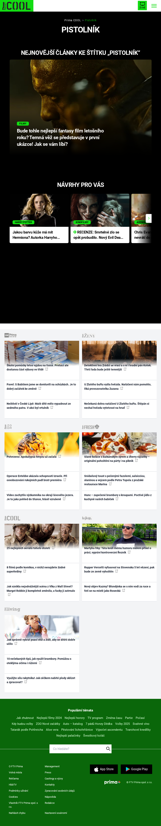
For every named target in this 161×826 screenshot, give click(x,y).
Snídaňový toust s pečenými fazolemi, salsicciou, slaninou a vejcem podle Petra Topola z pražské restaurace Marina (114, 480)
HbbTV (12, 784)
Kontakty (50, 784)
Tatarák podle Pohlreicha (26, 729)
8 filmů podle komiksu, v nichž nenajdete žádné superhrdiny (36, 569)
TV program (95, 718)
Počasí (140, 718)
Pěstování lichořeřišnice (77, 729)
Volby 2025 (122, 724)
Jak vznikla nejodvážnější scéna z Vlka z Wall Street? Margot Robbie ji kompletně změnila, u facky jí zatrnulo (41, 588)
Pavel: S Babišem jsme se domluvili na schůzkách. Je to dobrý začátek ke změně (41, 386)
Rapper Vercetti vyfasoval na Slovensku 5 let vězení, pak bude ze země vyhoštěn (119, 569)
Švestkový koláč (94, 735)
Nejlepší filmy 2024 (49, 718)
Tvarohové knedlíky (138, 729)
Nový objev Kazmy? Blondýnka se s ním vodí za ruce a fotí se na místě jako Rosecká (117, 588)
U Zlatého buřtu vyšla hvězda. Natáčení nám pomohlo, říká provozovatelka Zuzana (117, 386)
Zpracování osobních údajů (60, 790)
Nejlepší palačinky (68, 735)
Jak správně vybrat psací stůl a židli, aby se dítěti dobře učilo (41, 641)
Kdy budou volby (22, 724)
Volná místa (15, 772)
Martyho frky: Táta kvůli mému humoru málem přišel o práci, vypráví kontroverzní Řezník (117, 550)
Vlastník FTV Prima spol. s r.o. (23, 804)
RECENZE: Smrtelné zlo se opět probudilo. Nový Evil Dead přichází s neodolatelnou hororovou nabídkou (98, 235)
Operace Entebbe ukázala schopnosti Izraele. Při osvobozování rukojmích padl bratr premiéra (37, 478)
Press (48, 772)
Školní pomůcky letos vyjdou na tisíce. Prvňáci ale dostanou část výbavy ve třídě (38, 367)
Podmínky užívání (18, 790)
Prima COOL (72, 20)
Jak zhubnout (25, 718)
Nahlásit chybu (17, 812)
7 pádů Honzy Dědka (99, 724)
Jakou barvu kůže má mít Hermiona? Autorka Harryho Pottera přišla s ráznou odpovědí (35, 235)
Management (52, 766)
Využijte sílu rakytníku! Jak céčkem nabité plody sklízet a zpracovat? (41, 680)
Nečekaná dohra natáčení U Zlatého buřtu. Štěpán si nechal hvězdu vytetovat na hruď (116, 405)
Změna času (114, 718)
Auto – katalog (73, 724)
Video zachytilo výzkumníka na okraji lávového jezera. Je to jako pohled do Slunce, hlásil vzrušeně (40, 497)
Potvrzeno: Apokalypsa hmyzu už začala (32, 456)
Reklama (14, 778)
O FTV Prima (16, 766)
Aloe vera (52, 729)
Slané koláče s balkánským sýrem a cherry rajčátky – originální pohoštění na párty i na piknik (117, 458)
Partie (129, 718)
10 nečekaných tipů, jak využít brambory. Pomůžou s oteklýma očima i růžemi (39, 660)
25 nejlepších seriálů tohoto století (29, 548)
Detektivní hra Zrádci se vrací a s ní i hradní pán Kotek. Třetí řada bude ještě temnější (117, 367)
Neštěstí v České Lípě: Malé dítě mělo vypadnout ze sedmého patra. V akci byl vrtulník (39, 405)
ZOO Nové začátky (48, 724)
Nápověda (50, 796)
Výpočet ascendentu (109, 729)
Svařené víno (141, 724)
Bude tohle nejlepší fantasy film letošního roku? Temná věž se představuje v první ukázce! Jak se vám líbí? (60, 137)
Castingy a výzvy (54, 778)
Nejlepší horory (75, 718)
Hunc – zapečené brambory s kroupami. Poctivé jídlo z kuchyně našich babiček (118, 497)
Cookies (13, 796)
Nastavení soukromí (56, 812)
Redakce (50, 802)
